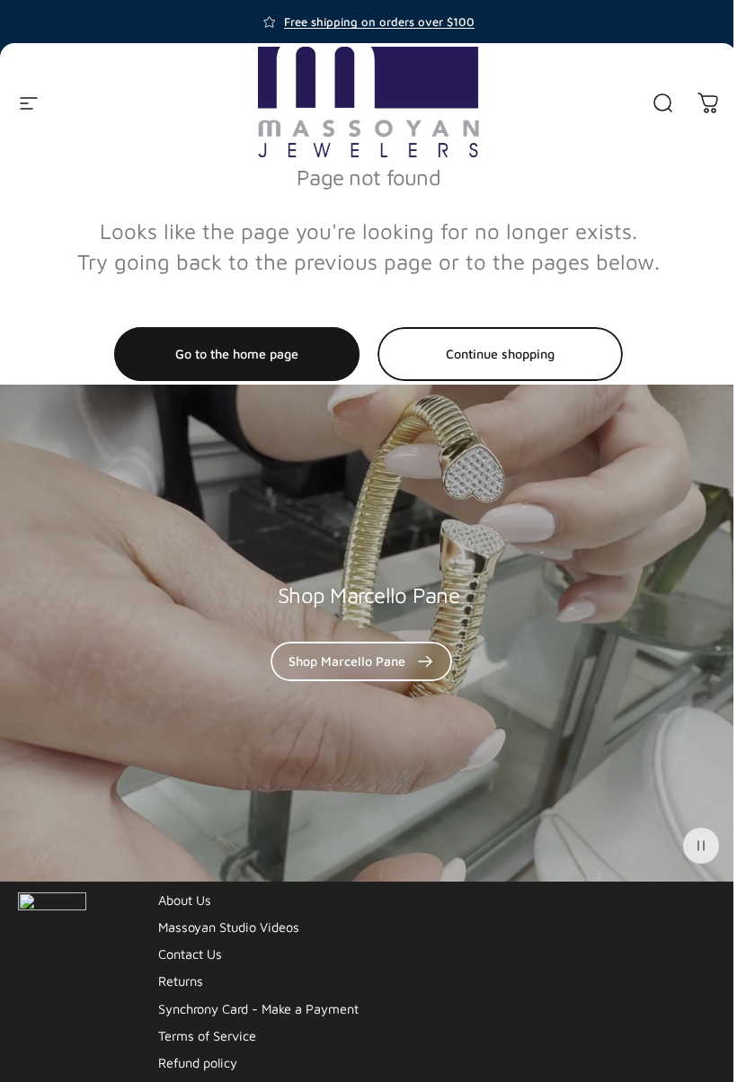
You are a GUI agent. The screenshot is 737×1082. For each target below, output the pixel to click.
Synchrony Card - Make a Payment (258, 1008)
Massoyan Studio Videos (228, 927)
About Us (184, 900)
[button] (701, 846)
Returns (180, 981)
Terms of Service (207, 1035)
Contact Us (190, 954)
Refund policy (197, 1062)
